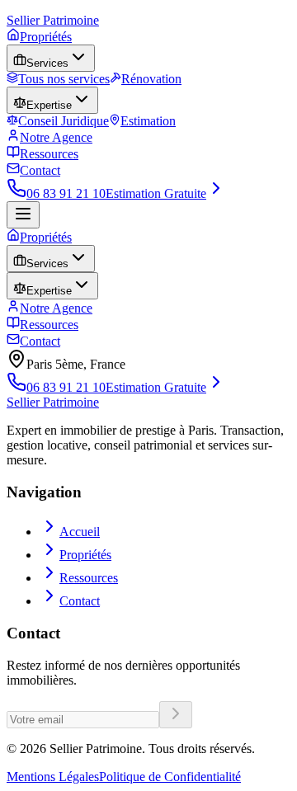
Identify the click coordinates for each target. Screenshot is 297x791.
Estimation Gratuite (156, 193)
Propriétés (46, 37)
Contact (40, 170)
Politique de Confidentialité (170, 777)
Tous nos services (64, 79)
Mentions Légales (53, 777)
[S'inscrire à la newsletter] (175, 714)
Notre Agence (56, 137)
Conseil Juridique (63, 121)
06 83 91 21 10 (66, 193)
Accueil (79, 532)
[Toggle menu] (23, 214)
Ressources (49, 154)
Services (47, 63)
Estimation (148, 121)
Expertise (49, 105)
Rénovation (151, 79)
